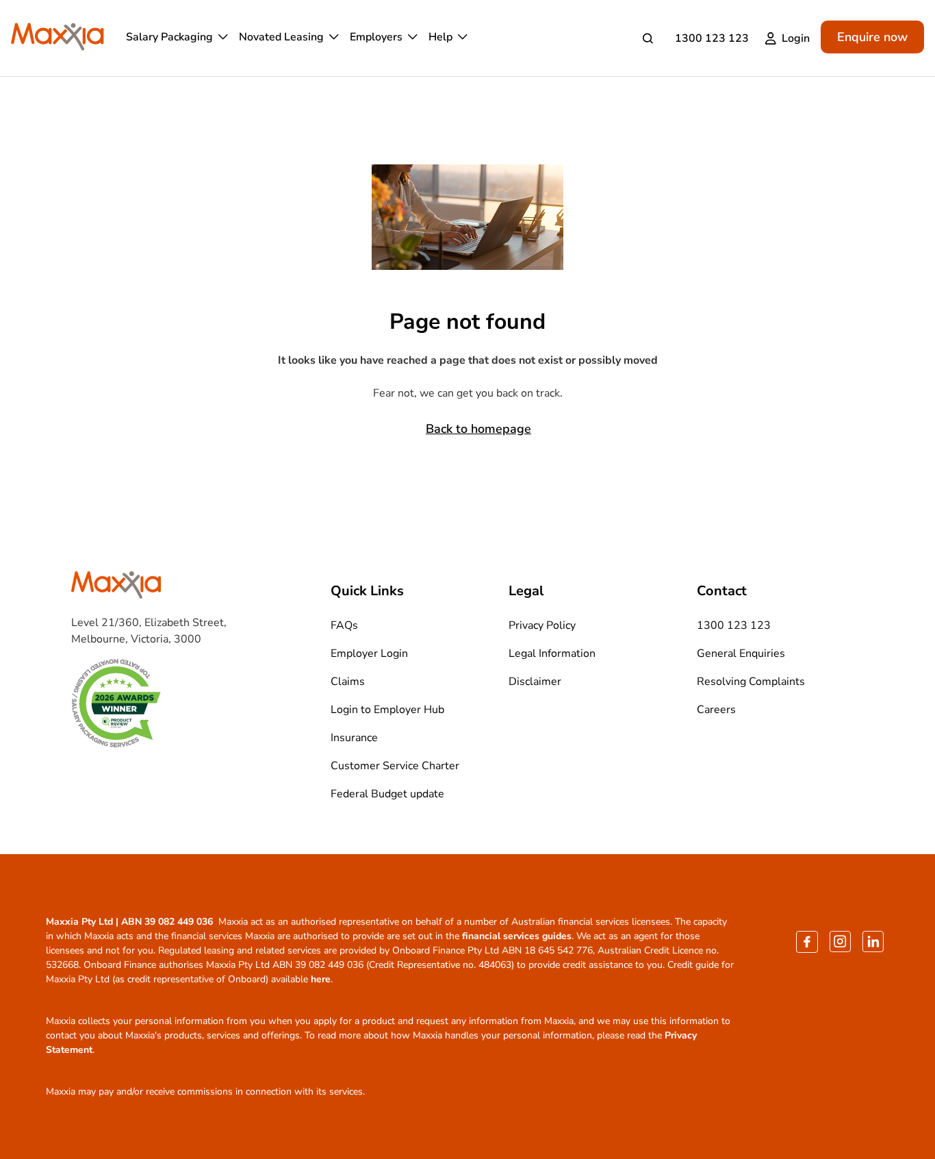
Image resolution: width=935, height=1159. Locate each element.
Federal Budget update (387, 793)
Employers (376, 37)
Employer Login (369, 653)
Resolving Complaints (751, 681)
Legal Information (552, 653)
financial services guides (517, 936)
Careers (716, 709)
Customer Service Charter (395, 765)
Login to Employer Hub (387, 709)
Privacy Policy (542, 625)
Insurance (354, 737)
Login (796, 38)
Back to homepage (478, 429)
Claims (348, 681)
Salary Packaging (169, 37)
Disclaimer (535, 681)
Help (440, 37)
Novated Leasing (281, 37)
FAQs (344, 625)
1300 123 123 (712, 38)
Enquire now (872, 37)
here (321, 979)
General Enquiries (741, 653)
